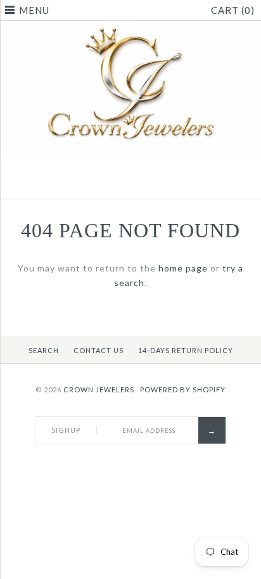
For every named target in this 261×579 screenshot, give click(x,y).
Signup (65, 430)
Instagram (146, 183)
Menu (34, 10)
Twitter (130, 183)
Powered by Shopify (183, 389)
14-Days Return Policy (185, 350)
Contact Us (98, 350)
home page (183, 268)
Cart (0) (233, 10)
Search (44, 350)
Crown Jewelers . (100, 389)
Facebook (115, 183)
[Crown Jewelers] (130, 30)
